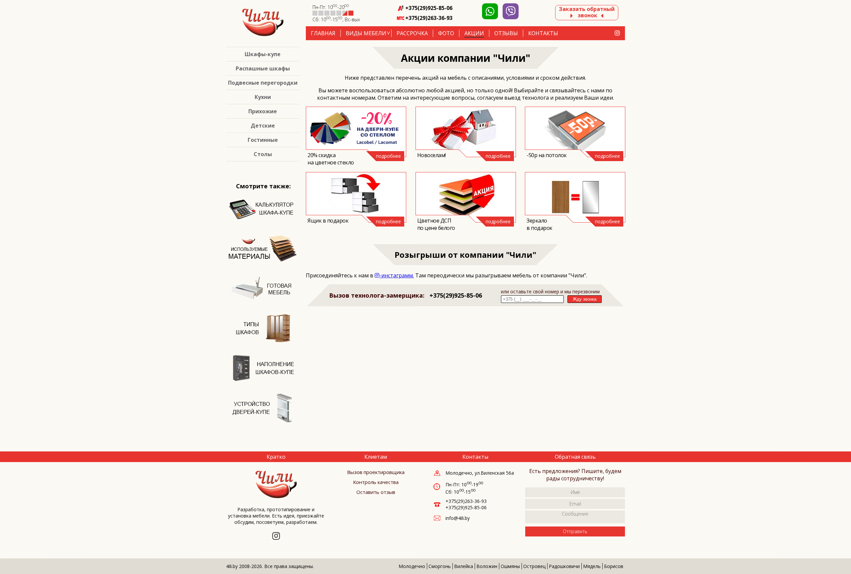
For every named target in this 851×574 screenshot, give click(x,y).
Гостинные (263, 140)
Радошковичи (564, 566)
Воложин (486, 566)
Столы (263, 154)
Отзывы (506, 33)
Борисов (613, 566)
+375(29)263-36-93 (428, 18)
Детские (263, 125)
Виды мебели (366, 33)
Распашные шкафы (263, 68)
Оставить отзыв (375, 492)
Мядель (592, 566)
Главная (323, 33)
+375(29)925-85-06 (428, 8)
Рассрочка (412, 33)
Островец (534, 566)
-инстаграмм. (396, 275)
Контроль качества (376, 482)
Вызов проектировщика (376, 472)
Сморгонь (439, 566)
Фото (446, 33)
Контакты (543, 33)
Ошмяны (510, 566)
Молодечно (412, 566)
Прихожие (262, 111)
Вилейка (463, 566)
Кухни (263, 97)
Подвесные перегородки (263, 82)
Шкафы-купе (263, 54)
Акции (474, 33)
